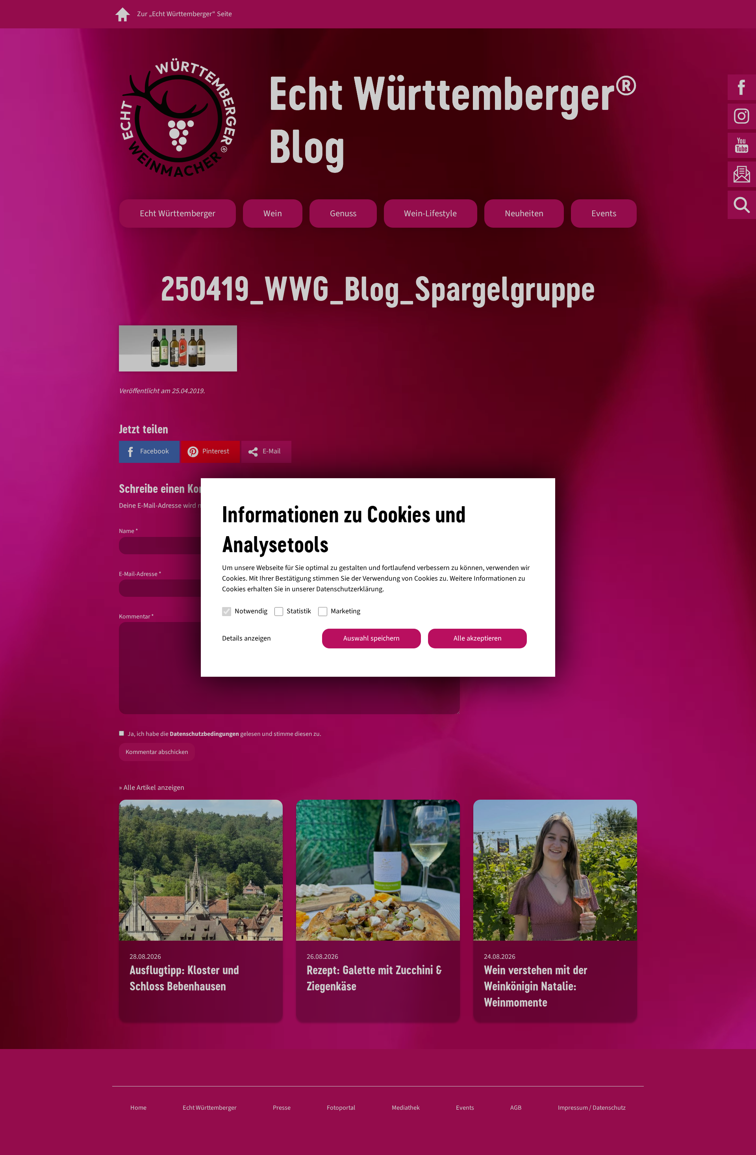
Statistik (299, 611)
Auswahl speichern (371, 638)
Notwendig (251, 611)
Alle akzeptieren (478, 638)
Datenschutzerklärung (349, 589)
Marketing (345, 611)
